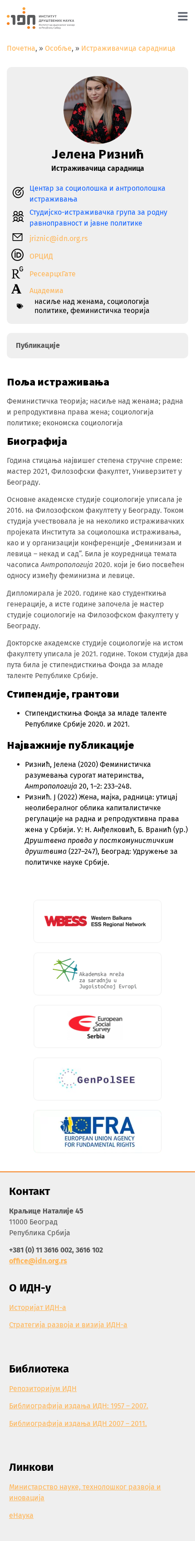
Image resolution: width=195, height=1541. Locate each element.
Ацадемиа (46, 290)
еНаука (21, 1515)
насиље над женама (68, 301)
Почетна (21, 48)
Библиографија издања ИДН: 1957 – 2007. (78, 1405)
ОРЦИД (41, 256)
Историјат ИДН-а (37, 1307)
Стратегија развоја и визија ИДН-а (68, 1324)
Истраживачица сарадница (128, 48)
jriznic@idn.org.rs (58, 238)
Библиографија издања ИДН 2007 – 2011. (78, 1423)
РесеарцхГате (52, 274)
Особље (58, 48)
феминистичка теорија (110, 310)
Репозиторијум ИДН (43, 1388)
